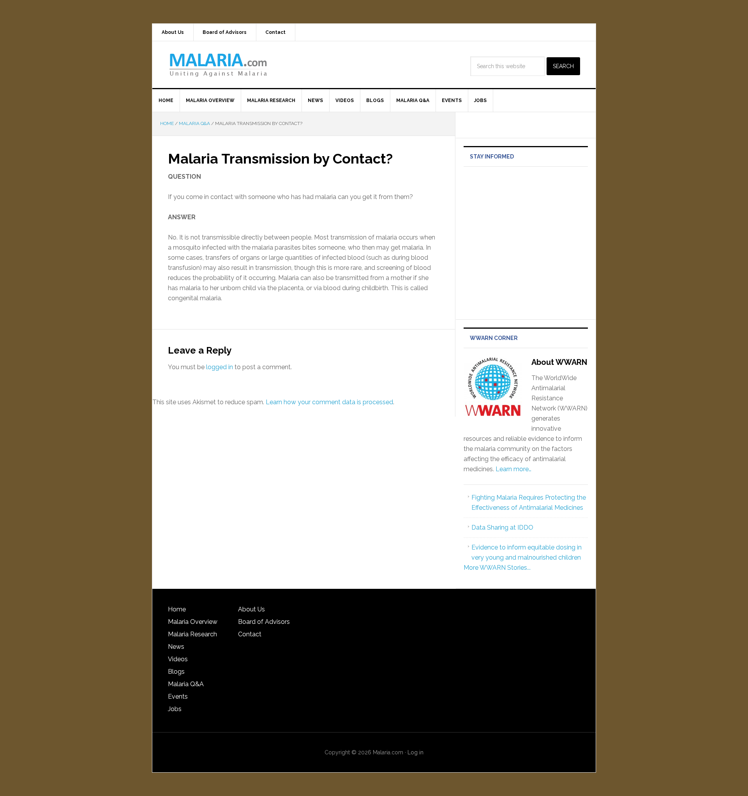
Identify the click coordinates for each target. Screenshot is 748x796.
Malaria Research (192, 634)
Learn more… (513, 469)
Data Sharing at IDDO (502, 527)
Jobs (175, 709)
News (176, 646)
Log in (415, 752)
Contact (249, 634)
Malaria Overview (192, 621)
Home (177, 609)
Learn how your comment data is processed (329, 402)
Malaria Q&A (186, 684)
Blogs (176, 671)
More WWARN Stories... (497, 567)
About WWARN (559, 362)
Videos (178, 659)
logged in (219, 367)
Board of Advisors (264, 621)
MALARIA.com (218, 64)
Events (178, 696)
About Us (251, 609)
